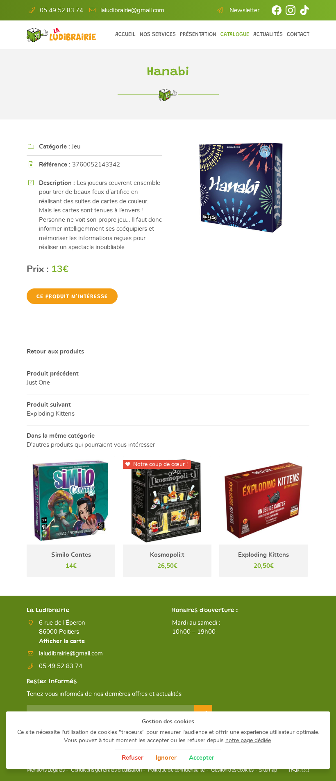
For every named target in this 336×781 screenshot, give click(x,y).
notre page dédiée (248, 740)
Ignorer (166, 758)
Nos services (158, 35)
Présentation (198, 35)
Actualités (268, 35)
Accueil (125, 35)
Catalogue (234, 35)
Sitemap (268, 770)
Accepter (201, 758)
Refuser (132, 758)
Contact (298, 35)
